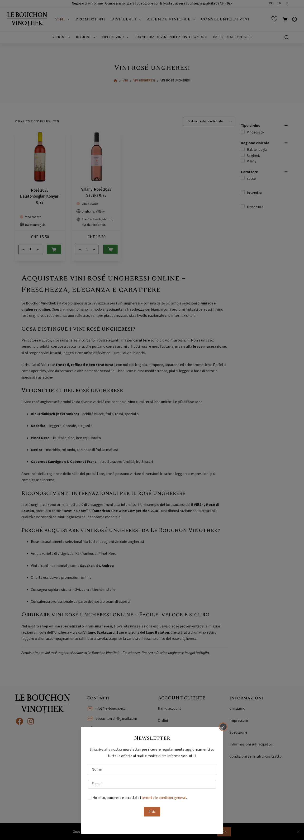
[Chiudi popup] (223, 726)
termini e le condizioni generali (164, 797)
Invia (152, 811)
